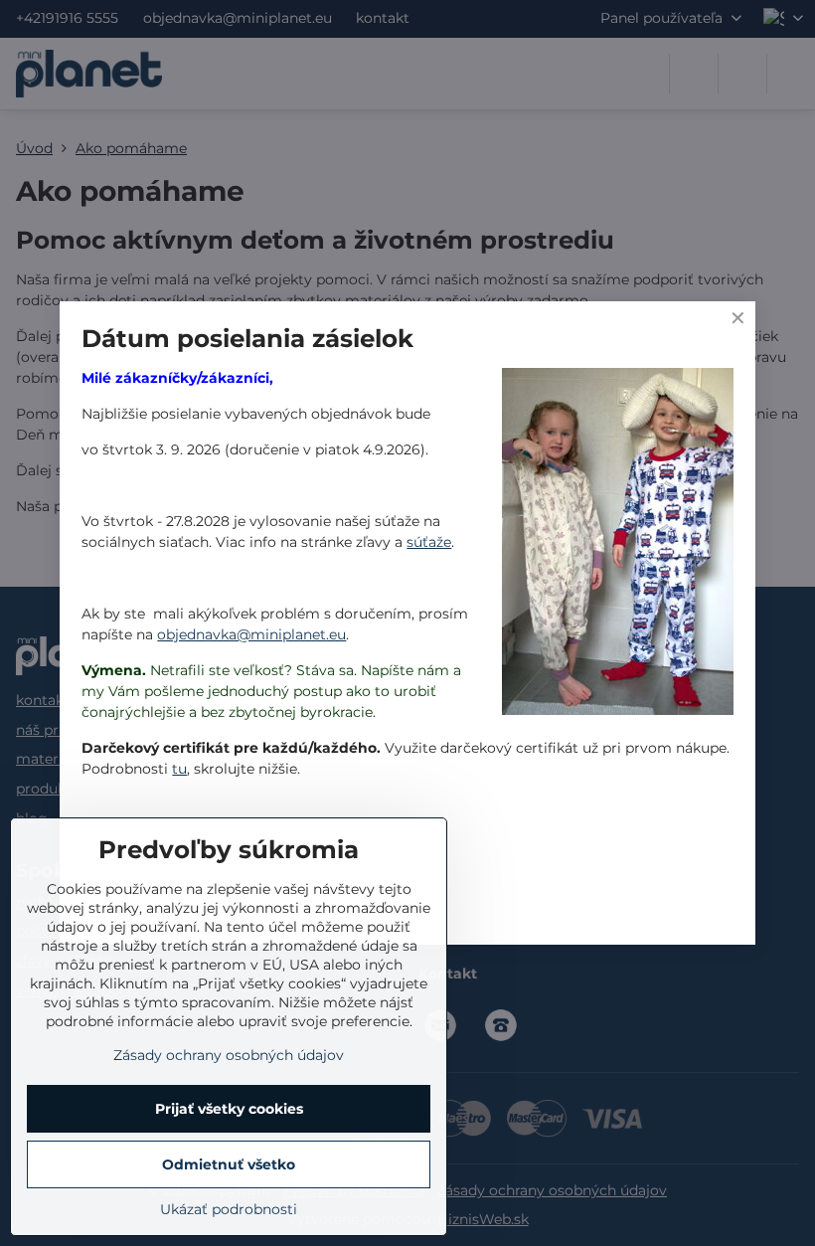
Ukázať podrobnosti (228, 1209)
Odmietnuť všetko (228, 1164)
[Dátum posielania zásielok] (618, 544)
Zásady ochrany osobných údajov (228, 1055)
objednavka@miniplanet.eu (251, 634)
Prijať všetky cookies (229, 1109)
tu (179, 769)
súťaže (429, 542)
